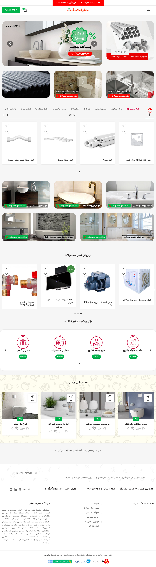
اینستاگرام (70, 450)
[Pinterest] (20, 489)
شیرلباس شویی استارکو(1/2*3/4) (26, 303)
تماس (90, 450)
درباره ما (95, 503)
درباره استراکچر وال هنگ (136, 424)
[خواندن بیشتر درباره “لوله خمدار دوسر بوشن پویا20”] (6, 126)
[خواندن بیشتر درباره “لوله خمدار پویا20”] (45, 126)
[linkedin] (15, 489)
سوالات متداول (92, 512)
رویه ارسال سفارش (91, 508)
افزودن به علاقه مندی (123, 131)
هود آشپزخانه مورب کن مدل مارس (60, 301)
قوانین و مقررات (92, 521)
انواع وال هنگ (20, 424)
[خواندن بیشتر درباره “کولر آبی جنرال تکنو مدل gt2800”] (123, 268)
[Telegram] (11, 489)
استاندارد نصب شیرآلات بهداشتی (58, 426)
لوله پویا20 (107, 160)
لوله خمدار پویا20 (65, 160)
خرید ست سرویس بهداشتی (97, 424)
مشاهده (133, 356)
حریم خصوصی (92, 517)
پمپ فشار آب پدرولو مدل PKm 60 (98, 303)
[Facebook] (29, 489)
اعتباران (47, 555)
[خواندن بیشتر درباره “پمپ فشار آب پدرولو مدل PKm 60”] (84, 268)
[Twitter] (24, 489)
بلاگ (136, 418)
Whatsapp (11, 10)
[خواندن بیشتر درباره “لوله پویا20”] (84, 126)
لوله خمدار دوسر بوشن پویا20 (21, 160)
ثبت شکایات (94, 526)
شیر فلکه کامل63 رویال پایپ (138, 160)
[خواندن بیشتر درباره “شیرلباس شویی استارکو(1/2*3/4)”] (6, 268)
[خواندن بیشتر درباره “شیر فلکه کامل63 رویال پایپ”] (123, 126)
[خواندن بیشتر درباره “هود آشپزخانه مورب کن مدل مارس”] (45, 268)
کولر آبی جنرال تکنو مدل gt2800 (136, 300)
